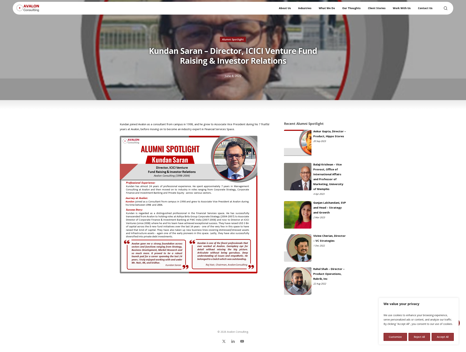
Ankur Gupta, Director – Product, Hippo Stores (329, 133)
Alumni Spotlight (233, 39)
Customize (395, 337)
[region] (419, 321)
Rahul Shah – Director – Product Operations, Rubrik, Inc (329, 273)
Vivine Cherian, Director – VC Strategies (329, 238)
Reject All (419, 337)
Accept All (443, 337)
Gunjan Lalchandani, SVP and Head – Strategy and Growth (329, 207)
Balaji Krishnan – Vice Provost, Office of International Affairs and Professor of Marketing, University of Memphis (328, 177)
